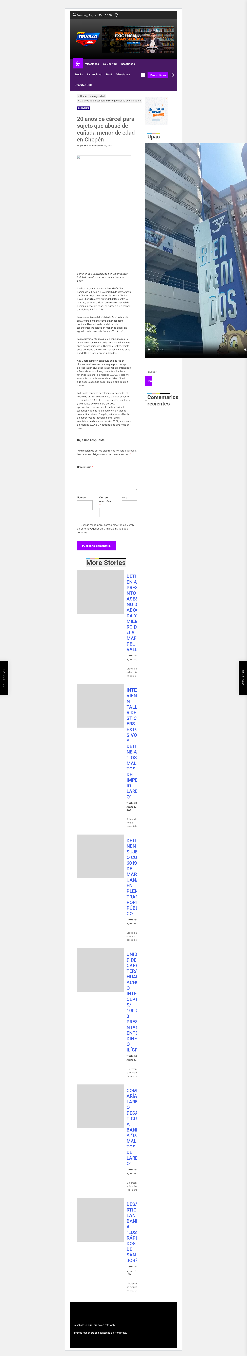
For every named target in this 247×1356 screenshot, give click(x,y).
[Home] (78, 64)
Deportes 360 (83, 85)
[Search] (172, 75)
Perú (109, 74)
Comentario (85, 467)
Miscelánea (92, 63)
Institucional (94, 74)
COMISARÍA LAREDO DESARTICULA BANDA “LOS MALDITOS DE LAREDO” (134, 1127)
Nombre (83, 497)
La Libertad (110, 63)
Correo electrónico (106, 501)
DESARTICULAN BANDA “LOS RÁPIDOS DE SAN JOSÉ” (133, 1232)
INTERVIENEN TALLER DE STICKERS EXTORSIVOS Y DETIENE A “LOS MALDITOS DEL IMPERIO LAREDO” (134, 743)
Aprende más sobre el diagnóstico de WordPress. (100, 1332)
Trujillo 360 (82, 145)
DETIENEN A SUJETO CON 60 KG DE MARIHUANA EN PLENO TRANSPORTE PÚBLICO (134, 877)
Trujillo (79, 74)
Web (124, 497)
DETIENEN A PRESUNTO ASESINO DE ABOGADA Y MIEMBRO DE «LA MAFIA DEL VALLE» (135, 613)
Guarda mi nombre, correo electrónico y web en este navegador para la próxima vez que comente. (105, 528)
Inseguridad (128, 63)
